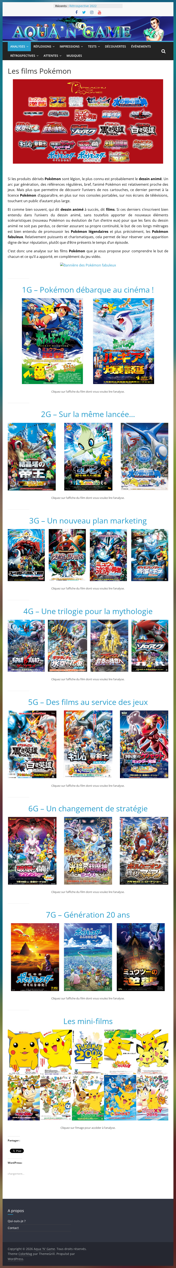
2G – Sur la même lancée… (88, 414)
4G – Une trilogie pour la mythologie (88, 611)
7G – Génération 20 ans (88, 914)
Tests (92, 46)
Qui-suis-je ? (17, 1221)
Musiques (74, 56)
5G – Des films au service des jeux (88, 702)
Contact (13, 1228)
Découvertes (115, 46)
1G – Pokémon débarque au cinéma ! (88, 289)
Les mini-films (88, 1021)
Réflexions (42, 46)
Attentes (51, 56)
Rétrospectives (22, 56)
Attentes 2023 (79, 6)
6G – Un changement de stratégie (88, 808)
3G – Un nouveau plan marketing (88, 520)
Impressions (70, 46)
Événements (141, 46)
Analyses (17, 46)
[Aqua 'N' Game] (88, 18)
